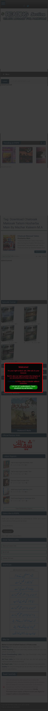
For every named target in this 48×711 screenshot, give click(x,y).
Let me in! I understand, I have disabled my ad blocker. (23, 387)
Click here (11, 381)
